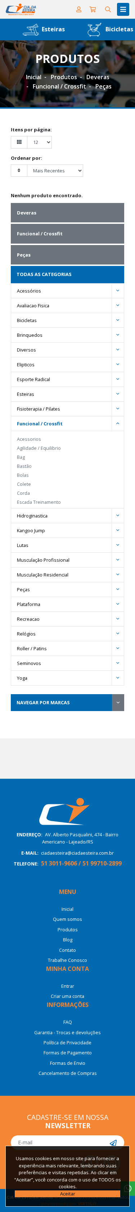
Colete (24, 484)
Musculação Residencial (42, 574)
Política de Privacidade (67, 1042)
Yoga (22, 678)
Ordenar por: (26, 158)
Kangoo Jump (31, 530)
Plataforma (28, 604)
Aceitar (67, 1193)
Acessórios (29, 291)
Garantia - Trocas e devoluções (67, 1032)
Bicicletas (27, 320)
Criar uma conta (67, 996)
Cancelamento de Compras (68, 1073)
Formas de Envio (67, 1063)
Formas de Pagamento (68, 1052)
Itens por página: (31, 129)
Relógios (26, 633)
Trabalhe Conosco (67, 960)
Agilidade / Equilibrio (39, 448)
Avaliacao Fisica (33, 305)
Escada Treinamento (39, 502)
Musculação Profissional (43, 560)
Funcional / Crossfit (59, 86)
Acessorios (29, 439)
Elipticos (26, 364)
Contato (67, 950)
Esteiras (52, 29)
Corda (23, 493)
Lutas (22, 545)
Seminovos (29, 663)
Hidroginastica (32, 515)
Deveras (97, 77)
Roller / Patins (32, 648)
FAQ (67, 1022)
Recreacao (28, 619)
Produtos (64, 77)
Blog (67, 939)
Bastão (24, 466)
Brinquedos (29, 335)
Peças (103, 86)
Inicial (33, 77)
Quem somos (67, 919)
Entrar (67, 986)
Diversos (26, 350)
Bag (21, 457)
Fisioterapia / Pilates (38, 409)
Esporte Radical (33, 379)
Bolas (23, 475)
